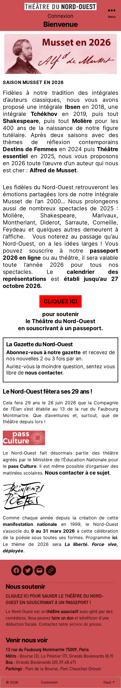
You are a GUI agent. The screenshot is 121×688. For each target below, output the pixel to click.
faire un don (62, 618)
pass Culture (22, 466)
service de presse (85, 624)
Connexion (60, 16)
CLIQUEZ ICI (60, 301)
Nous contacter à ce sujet (77, 472)
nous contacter (43, 373)
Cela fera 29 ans (21, 402)
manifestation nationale (30, 524)
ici (114, 537)
